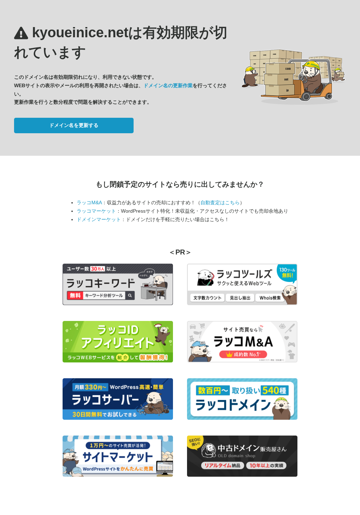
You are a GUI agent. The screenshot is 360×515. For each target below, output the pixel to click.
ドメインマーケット (99, 219)
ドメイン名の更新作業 (168, 85)
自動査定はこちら (220, 202)
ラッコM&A (89, 202)
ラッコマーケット (96, 211)
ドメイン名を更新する (73, 125)
